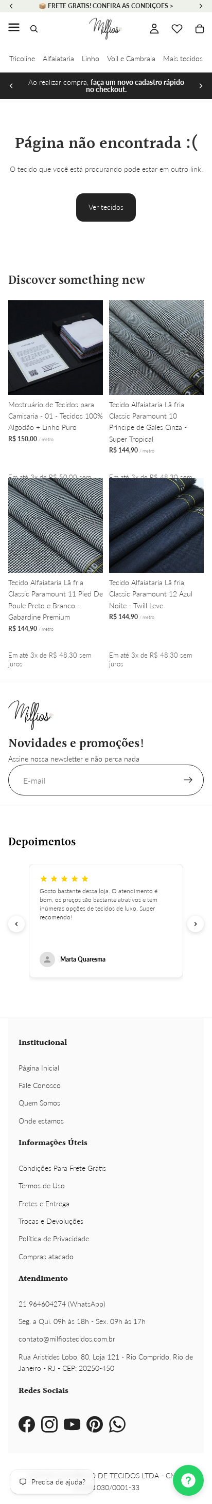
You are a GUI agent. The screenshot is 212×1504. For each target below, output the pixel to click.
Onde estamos (41, 1120)
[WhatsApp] (117, 1424)
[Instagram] (49, 1424)
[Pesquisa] (34, 28)
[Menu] (14, 29)
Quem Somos (39, 1102)
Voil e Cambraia (131, 58)
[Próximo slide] (200, 86)
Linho (90, 58)
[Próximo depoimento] (195, 924)
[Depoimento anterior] (16, 924)
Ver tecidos (106, 207)
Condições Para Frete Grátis (62, 1168)
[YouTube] (72, 1424)
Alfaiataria (58, 58)
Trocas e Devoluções (51, 1221)
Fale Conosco (40, 1085)
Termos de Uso (42, 1185)
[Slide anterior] (11, 86)
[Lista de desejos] (177, 28)
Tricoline (22, 58)
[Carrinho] (199, 28)
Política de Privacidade (54, 1238)
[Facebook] (27, 1424)
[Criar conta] (188, 780)
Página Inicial (39, 1067)
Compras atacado (46, 1256)
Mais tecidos (183, 58)
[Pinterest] (94, 1424)
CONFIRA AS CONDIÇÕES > (133, 6)
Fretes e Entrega (44, 1203)
